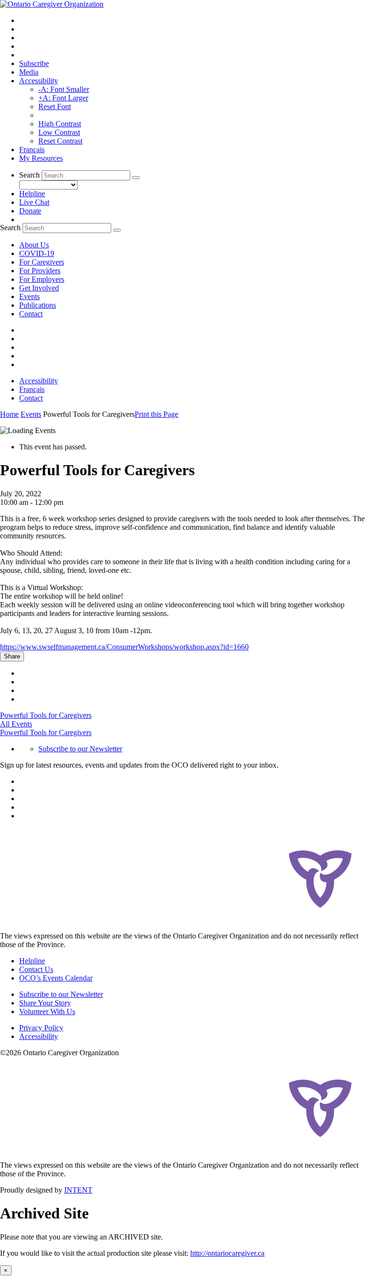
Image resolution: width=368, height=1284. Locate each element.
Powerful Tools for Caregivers (46, 715)
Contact (31, 314)
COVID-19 (36, 253)
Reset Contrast (60, 141)
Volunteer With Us (47, 1011)
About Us (34, 245)
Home (9, 414)
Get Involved (39, 288)
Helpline (32, 194)
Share (12, 656)
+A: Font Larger (63, 98)
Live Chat (34, 202)
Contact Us (36, 969)
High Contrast (59, 124)
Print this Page (156, 414)
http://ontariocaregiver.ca (227, 1253)
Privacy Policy (41, 1028)
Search (29, 175)
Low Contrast (59, 132)
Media (28, 72)
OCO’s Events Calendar (55, 978)
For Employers (41, 279)
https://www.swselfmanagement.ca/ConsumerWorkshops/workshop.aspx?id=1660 (124, 647)
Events (29, 296)
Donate (30, 211)
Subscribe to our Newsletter (80, 749)
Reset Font (54, 106)
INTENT (78, 1190)
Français (32, 149)
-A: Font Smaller (63, 89)
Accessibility (38, 81)
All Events (16, 724)
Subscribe (34, 63)
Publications (37, 305)
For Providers (39, 271)
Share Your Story (45, 1003)
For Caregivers (41, 262)
